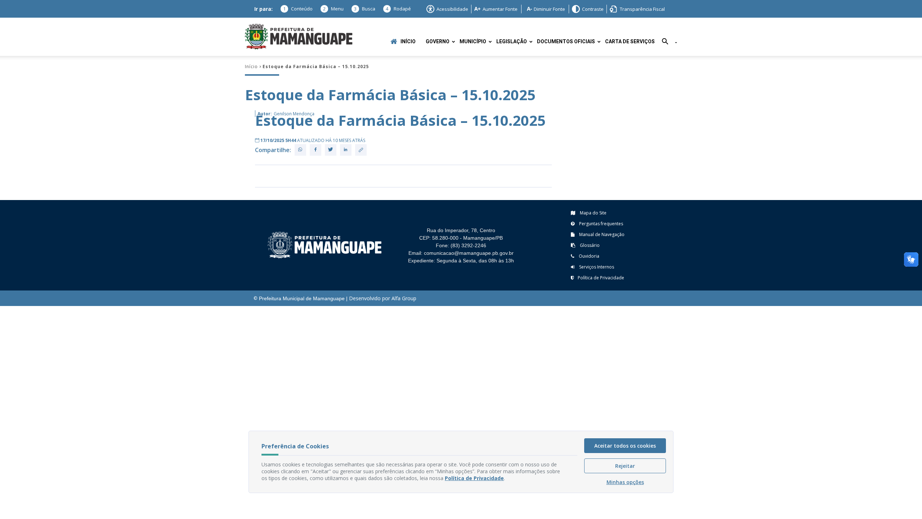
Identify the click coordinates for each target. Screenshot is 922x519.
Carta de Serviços (630, 41)
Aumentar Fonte (500, 9)
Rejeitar (625, 465)
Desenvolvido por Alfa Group (382, 298)
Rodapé (398, 8)
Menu (333, 8)
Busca (364, 8)
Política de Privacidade (601, 278)
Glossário (589, 245)
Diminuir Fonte (549, 9)
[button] (667, 43)
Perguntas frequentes (600, 224)
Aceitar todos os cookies (625, 445)
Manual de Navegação (601, 234)
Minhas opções (625, 482)
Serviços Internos (596, 267)
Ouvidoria (588, 256)
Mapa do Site (593, 213)
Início (408, 41)
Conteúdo (298, 8)
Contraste (593, 9)
